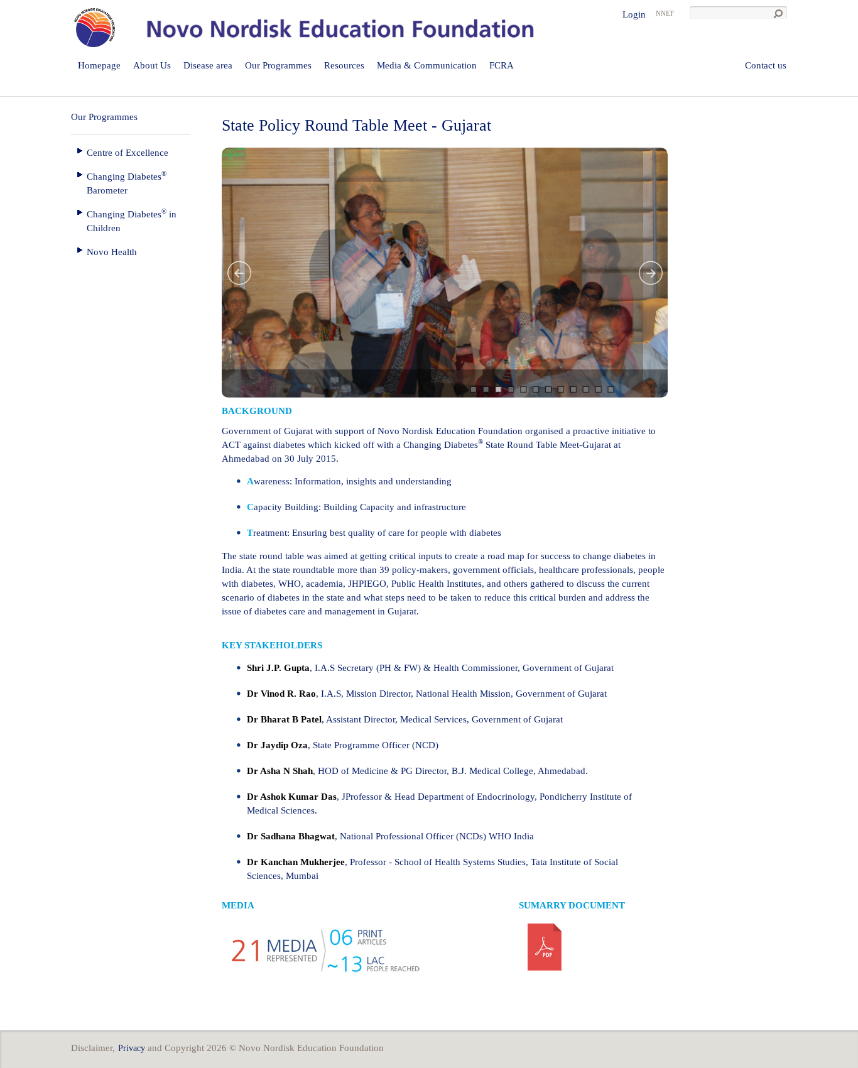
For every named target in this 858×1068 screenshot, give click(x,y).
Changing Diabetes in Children (131, 220)
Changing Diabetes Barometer (126, 182)
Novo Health (112, 252)
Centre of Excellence (127, 153)
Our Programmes (278, 65)
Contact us (765, 65)
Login (634, 14)
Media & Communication (427, 65)
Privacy (131, 1048)
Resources (344, 65)
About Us (152, 65)
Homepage (99, 65)
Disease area (207, 65)
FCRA (501, 65)
